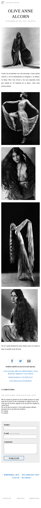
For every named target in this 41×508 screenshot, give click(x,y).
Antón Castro (12, 2)
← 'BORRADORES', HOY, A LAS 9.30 (10, 476)
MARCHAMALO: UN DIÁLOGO (20, 377)
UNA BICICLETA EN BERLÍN (20, 381)
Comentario (8, 442)
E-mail (12, 433)
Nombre (7, 425)
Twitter (20, 361)
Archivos (20, 498)
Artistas (31, 21)
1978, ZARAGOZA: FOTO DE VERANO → (30, 476)
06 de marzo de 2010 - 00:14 (16, 21)
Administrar (34, 498)
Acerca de (7, 498)
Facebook (12, 361)
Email (29, 361)
